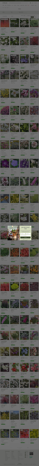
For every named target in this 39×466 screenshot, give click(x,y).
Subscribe (25, 237)
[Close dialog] (30, 226)
